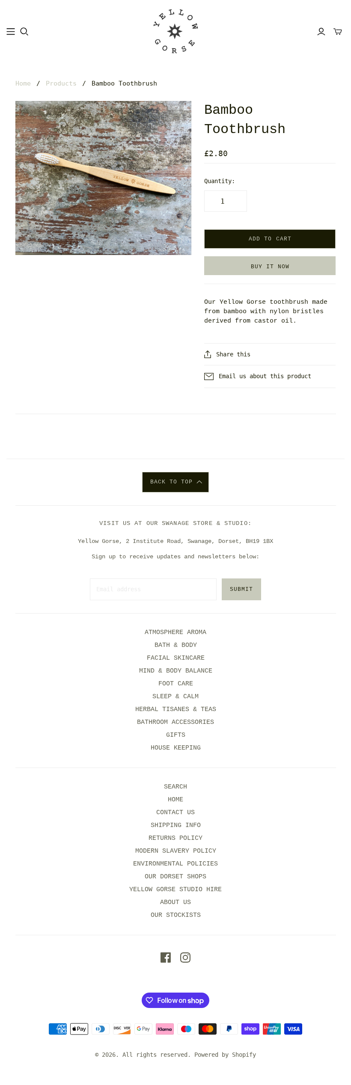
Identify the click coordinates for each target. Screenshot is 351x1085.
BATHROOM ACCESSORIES (175, 722)
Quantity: (219, 181)
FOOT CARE (175, 684)
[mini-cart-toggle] (338, 31)
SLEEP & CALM (175, 696)
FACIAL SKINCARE (176, 658)
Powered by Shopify (225, 1054)
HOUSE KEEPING (176, 748)
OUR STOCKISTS (176, 915)
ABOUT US (175, 902)
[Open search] (24, 31)
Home (23, 83)
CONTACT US (175, 812)
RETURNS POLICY (175, 838)
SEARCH (175, 787)
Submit (241, 589)
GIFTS (175, 735)
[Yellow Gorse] (175, 31)
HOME (175, 799)
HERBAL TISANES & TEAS (175, 709)
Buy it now (270, 267)
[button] (175, 482)
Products (61, 83)
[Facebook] (166, 957)
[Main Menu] (10, 31)
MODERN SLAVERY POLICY (175, 851)
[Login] (321, 31)
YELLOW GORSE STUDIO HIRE (175, 889)
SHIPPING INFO (176, 825)
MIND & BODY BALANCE (175, 671)
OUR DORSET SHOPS (175, 876)
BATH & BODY (176, 645)
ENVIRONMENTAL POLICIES (175, 864)
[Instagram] (185, 957)
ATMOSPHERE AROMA (175, 632)
